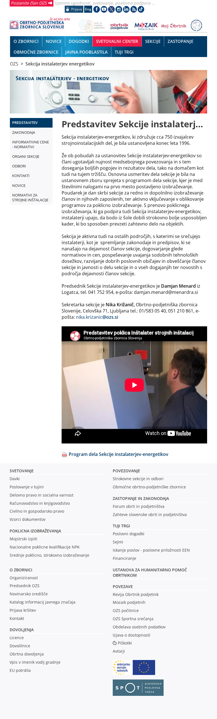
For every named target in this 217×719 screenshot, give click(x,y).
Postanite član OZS (29, 3)
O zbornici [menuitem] (26, 41)
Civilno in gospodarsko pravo (37, 511)
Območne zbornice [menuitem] (36, 52)
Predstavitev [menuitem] (25, 122)
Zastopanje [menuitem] (180, 41)
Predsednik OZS (25, 585)
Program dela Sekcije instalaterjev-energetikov (118, 454)
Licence (17, 637)
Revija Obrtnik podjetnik (136, 594)
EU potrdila (20, 670)
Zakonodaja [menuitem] (23, 132)
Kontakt (17, 618)
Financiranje (124, 558)
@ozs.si (110, 317)
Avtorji (119, 651)
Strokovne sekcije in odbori (138, 478)
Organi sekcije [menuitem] (25, 156)
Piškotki (125, 643)
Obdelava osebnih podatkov (139, 627)
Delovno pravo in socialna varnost (41, 495)
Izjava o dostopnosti (131, 635)
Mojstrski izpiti (23, 538)
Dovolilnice (20, 645)
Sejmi (118, 542)
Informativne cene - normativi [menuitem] (30, 144)
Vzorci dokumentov (27, 519)
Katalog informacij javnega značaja (42, 602)
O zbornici (21, 569)
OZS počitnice (126, 610)
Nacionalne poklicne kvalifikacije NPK (45, 547)
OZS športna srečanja (133, 618)
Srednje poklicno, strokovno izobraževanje (49, 555)
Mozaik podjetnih (129, 602)
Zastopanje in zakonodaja (141, 498)
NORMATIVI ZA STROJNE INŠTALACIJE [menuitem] (30, 197)
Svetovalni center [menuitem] (117, 41)
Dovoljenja (22, 629)
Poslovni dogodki (128, 533)
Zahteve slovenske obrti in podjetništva (150, 514)
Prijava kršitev (23, 610)
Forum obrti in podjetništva (138, 506)
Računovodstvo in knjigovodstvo (40, 503)
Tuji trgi (121, 525)
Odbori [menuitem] (19, 166)
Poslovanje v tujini (27, 486)
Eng (88, 9)
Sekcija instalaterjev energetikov (60, 64)
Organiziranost (24, 577)
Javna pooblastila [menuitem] (86, 52)
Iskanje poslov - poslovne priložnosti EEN (151, 550)
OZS (14, 64)
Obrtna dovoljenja (27, 654)
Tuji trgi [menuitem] (124, 52)
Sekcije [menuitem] (152, 41)
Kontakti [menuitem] (21, 175)
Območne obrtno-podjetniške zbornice (149, 486)
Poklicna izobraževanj (34, 531)
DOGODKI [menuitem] (79, 41)
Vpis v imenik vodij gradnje (35, 662)
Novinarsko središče (29, 593)
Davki (15, 478)
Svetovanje (22, 470)
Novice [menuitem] (54, 41)
